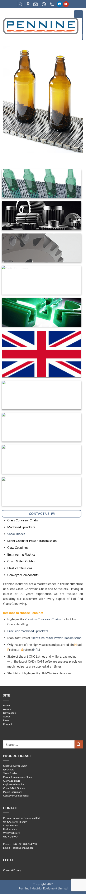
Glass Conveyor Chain (15, 765)
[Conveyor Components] (41, 491)
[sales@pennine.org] (36, 4)
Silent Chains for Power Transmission (56, 638)
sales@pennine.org (23, 847)
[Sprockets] (41, 215)
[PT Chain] (41, 247)
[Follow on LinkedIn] (59, 4)
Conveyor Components (16, 795)
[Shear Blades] (41, 395)
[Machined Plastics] (41, 459)
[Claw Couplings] (41, 427)
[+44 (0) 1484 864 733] (52, 4)
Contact (7, 724)
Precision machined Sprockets (27, 631)
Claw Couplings (11, 780)
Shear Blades (16, 534)
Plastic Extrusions (12, 791)
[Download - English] (41, 354)
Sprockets (8, 769)
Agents (7, 709)
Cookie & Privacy (12, 870)
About (6, 716)
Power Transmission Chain (17, 776)
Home (6, 705)
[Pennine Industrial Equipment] (28, 4)
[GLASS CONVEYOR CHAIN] (43, 99)
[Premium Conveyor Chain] (41, 183)
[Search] (20, 4)
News (6, 720)
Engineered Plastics (13, 784)
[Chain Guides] (41, 312)
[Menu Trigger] (78, 14)
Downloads (9, 712)
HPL (36, 649)
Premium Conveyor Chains (43, 619)
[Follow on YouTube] (66, 4)
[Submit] (79, 744)
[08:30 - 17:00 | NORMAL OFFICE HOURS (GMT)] (44, 4)
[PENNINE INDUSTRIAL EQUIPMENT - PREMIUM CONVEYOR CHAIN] (40, 25)
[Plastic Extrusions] (41, 280)
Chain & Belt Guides (14, 788)
